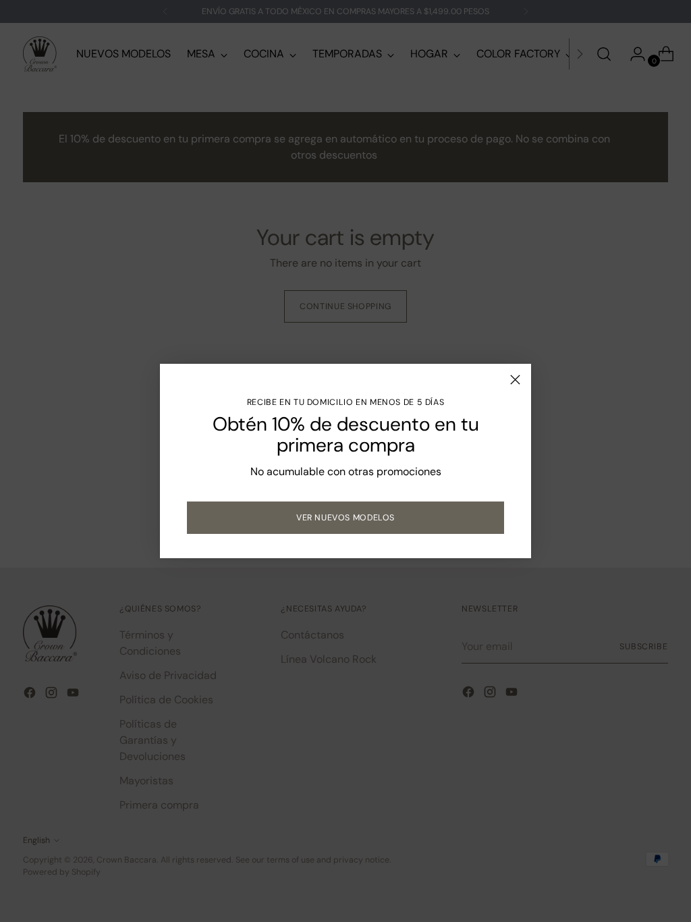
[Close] (515, 379)
